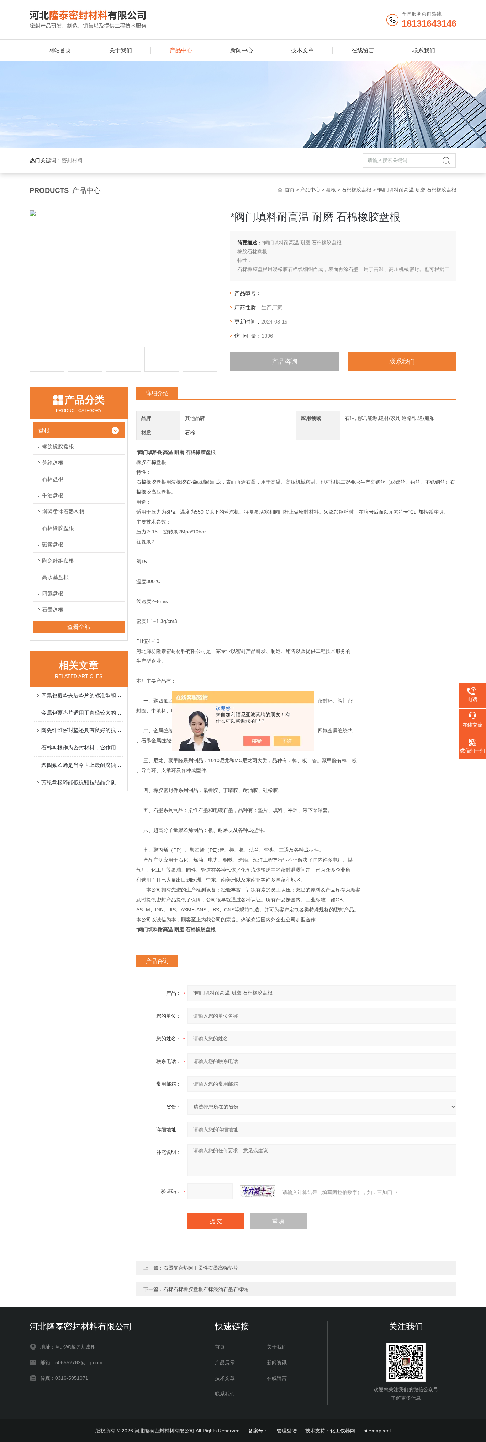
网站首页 (59, 50)
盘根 (331, 190)
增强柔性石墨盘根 (63, 512)
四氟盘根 (52, 593)
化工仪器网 (342, 1430)
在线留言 (363, 50)
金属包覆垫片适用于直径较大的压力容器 (82, 713)
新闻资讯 (277, 1362)
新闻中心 (241, 50)
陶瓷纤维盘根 (58, 561)
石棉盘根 (52, 479)
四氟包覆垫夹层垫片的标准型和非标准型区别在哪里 (82, 695)
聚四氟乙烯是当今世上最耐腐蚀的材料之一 (82, 765)
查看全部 (78, 627)
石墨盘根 (52, 610)
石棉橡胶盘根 (356, 190)
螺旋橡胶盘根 (58, 446)
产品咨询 (284, 361)
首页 (290, 190)
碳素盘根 (52, 544)
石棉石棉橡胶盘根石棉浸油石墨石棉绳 (205, 1289)
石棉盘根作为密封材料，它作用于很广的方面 (82, 747)
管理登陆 (287, 1430)
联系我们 (423, 50)
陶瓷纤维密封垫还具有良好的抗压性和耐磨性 (82, 730)
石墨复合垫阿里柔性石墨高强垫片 (200, 1268)
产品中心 (181, 50)
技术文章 (302, 50)
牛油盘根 (52, 495)
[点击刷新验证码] (257, 1191)
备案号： (258, 1430)
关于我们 (120, 50)
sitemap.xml (377, 1430)
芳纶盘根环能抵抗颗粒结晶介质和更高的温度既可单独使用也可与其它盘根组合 (82, 782)
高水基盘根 (55, 577)
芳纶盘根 (52, 463)
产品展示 (225, 1362)
